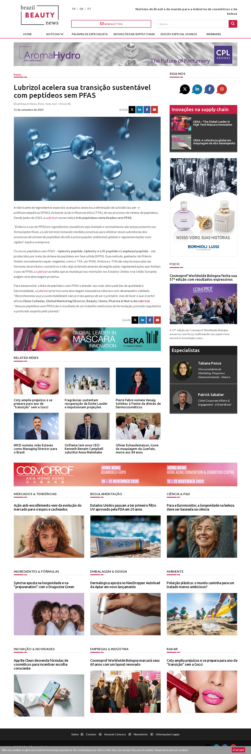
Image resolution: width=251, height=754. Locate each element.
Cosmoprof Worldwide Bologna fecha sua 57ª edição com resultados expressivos (203, 277)
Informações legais (168, 734)
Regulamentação (106, 494)
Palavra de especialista (90, 34)
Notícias (53, 34)
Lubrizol (51, 217)
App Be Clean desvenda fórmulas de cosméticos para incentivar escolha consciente (41, 664)
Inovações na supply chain (134, 34)
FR (73, 8)
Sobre (75, 734)
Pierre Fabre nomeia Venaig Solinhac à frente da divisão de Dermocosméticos (138, 403)
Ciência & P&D (178, 494)
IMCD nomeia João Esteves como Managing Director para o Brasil (35, 448)
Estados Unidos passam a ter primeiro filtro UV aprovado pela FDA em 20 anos (123, 507)
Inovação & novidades (34, 649)
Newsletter (113, 24)
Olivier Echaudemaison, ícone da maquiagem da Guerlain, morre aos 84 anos (137, 448)
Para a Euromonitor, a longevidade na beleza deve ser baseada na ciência (200, 507)
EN (81, 8)
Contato (91, 734)
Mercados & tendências (35, 494)
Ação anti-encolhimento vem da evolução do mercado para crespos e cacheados (48, 507)
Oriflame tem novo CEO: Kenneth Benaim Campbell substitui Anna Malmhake (84, 448)
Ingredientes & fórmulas (36, 571)
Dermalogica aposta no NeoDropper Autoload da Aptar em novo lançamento (125, 585)
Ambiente (175, 571)
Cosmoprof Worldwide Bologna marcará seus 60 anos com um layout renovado (125, 662)
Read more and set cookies (171, 750)
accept (239, 749)
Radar (18, 74)
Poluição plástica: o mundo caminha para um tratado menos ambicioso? (200, 585)
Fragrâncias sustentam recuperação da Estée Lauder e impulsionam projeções (86, 403)
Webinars (213, 34)
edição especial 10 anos (179, 34)
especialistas (186, 350)
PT (89, 8)
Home (27, 34)
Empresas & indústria (109, 649)
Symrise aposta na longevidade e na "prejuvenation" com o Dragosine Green (44, 585)
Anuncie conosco (115, 734)
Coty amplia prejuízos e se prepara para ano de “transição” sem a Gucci (33, 403)
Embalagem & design (108, 571)
